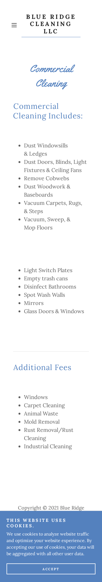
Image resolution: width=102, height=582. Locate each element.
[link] (51, 25)
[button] (15, 25)
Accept (50, 569)
